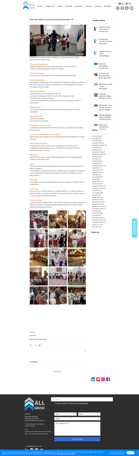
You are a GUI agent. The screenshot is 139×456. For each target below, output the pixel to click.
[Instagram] (118, 8)
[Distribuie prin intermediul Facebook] (30, 345)
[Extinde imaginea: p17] (58, 219)
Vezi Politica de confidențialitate (66, 454)
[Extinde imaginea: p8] (58, 257)
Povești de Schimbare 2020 (38, 339)
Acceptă (130, 453)
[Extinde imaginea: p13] (39, 276)
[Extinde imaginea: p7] (39, 257)
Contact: (28, 412)
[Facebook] (122, 8)
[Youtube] (98, 378)
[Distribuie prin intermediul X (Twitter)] (35, 345)
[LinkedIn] (127, 8)
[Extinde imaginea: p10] (58, 238)
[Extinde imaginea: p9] (77, 238)
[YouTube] (131, 8)
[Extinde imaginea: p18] (39, 219)
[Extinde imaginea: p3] (39, 295)
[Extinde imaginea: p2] (58, 295)
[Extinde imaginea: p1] (77, 295)
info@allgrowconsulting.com (36, 419)
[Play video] (58, 40)
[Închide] (137, 452)
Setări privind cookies (117, 453)
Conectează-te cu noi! (34, 445)
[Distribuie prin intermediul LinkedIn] (40, 345)
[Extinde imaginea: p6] (77, 257)
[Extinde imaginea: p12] (58, 276)
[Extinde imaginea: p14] (39, 238)
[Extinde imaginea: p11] (77, 276)
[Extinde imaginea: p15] (77, 219)
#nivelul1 (33, 335)
